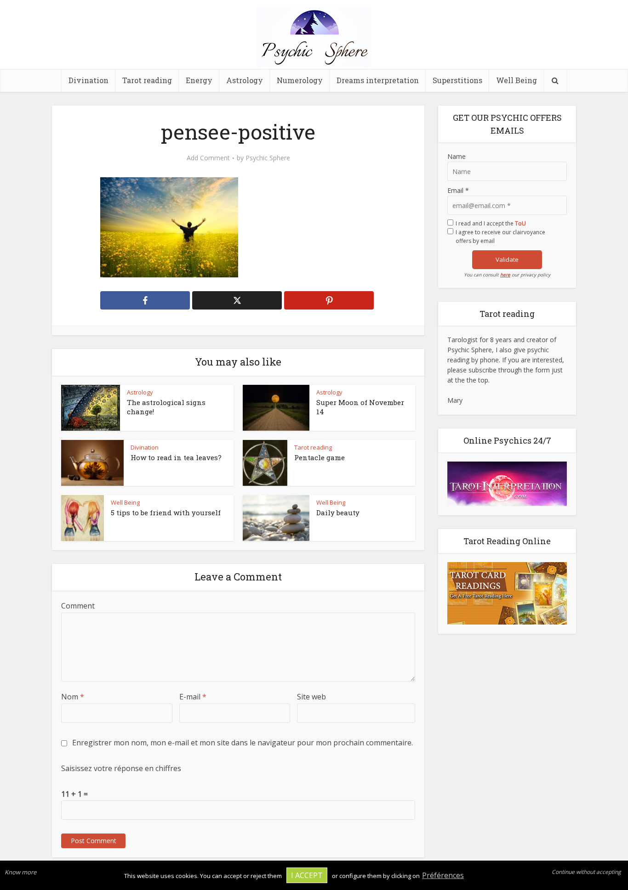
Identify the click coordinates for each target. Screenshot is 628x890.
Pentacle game (319, 457)
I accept (307, 875)
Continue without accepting (586, 872)
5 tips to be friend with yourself (166, 512)
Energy (199, 80)
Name (456, 156)
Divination (88, 80)
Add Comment (208, 158)
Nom (72, 697)
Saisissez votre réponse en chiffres (121, 768)
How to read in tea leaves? (176, 457)
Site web (311, 697)
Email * (458, 190)
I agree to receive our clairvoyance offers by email (500, 236)
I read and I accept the (491, 223)
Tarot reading (147, 80)
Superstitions (457, 80)
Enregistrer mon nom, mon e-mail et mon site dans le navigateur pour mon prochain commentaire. (242, 743)
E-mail (192, 697)
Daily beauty (338, 512)
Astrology (244, 80)
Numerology (300, 80)
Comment (78, 606)
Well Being (516, 80)
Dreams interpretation (378, 80)
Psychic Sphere (267, 158)
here (505, 274)
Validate (507, 259)
